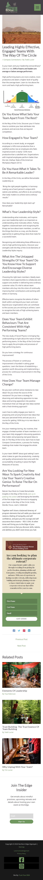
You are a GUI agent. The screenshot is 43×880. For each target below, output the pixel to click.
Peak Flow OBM (24, 875)
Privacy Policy (21, 854)
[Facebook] (14, 630)
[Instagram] (21, 866)
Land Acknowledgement (21, 851)
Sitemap (21, 847)
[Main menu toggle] (37, 7)
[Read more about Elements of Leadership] (21, 675)
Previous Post (22, 639)
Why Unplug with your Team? (17, 766)
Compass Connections (12, 59)
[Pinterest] (24, 630)
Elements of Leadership (14, 690)
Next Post (21, 645)
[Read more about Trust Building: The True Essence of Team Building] (21, 711)
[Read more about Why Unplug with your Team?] (21, 751)
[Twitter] (19, 630)
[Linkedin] (29, 630)
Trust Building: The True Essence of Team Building (20, 727)
